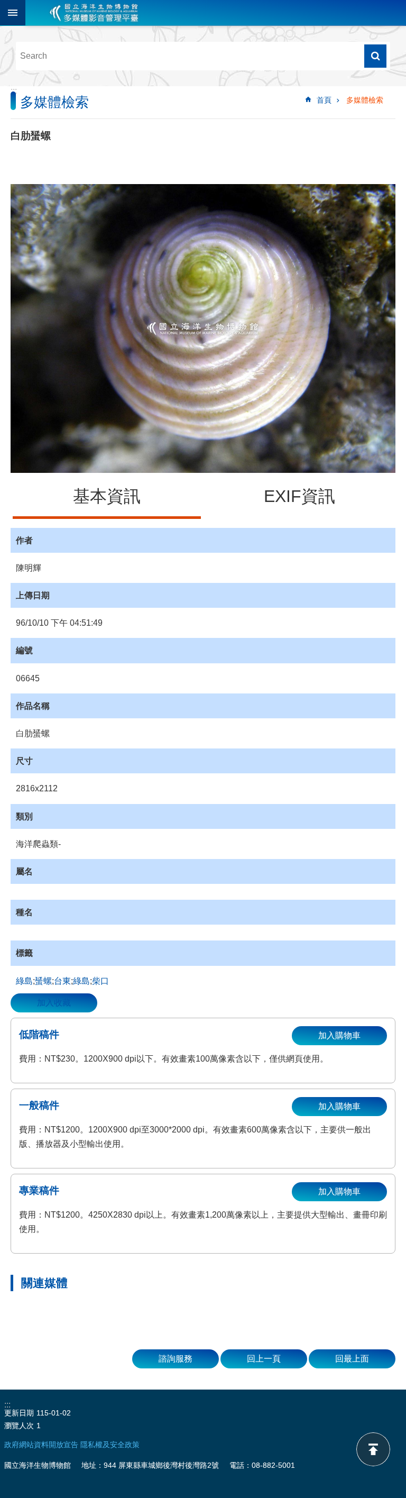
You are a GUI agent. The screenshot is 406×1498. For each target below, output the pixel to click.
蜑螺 (43, 980)
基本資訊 (107, 496)
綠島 (24, 980)
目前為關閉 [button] (12, 12)
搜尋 (375, 56)
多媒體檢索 (364, 100)
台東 (62, 980)
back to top (373, 1449)
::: (14, 90)
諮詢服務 (175, 1358)
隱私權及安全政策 (110, 1444)
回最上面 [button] (352, 1358)
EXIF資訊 (299, 496)
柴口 (100, 980)
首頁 (324, 100)
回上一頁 (264, 1358)
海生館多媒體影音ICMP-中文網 (94, 12)
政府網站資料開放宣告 (41, 1444)
